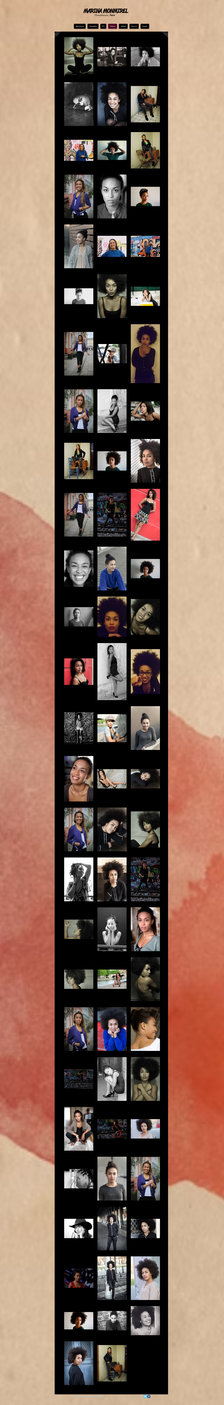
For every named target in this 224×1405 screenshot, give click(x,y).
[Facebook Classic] (148, 1396)
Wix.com (101, 1396)
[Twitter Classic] (145, 1396)
